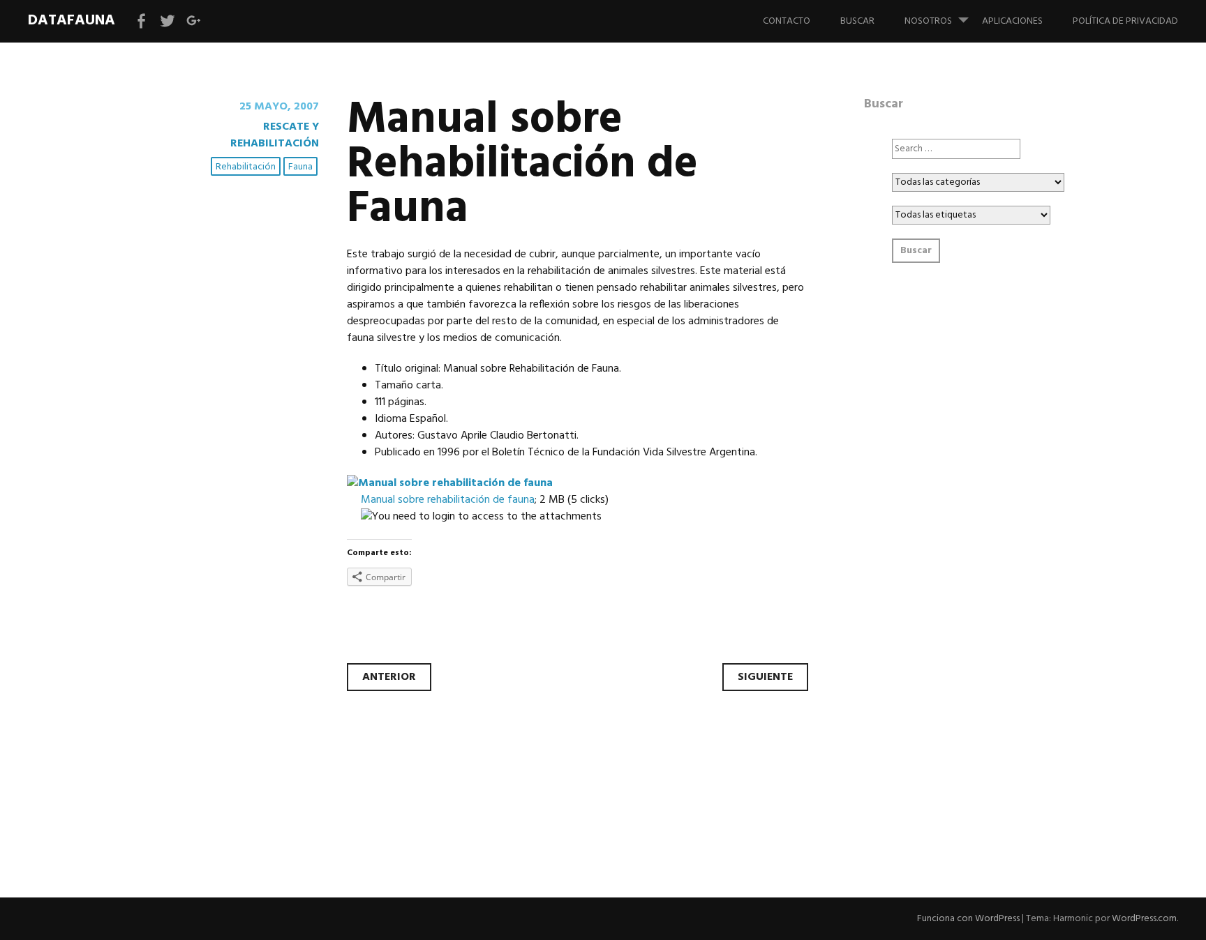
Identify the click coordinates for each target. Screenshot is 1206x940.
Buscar (857, 21)
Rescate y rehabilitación (274, 135)
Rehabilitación (246, 167)
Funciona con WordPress (968, 919)
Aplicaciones (1012, 21)
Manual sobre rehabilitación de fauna (448, 500)
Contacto (786, 21)
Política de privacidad (1125, 21)
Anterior (389, 677)
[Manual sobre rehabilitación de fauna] (450, 483)
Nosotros (928, 21)
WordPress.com (1144, 919)
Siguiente (765, 677)
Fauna (300, 167)
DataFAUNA (71, 20)
